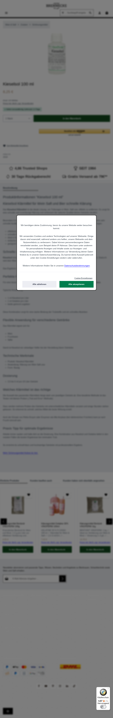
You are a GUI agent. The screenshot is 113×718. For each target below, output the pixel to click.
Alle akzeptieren (76, 284)
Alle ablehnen (39, 284)
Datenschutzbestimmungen (77, 265)
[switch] (103, 707)
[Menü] (108, 689)
